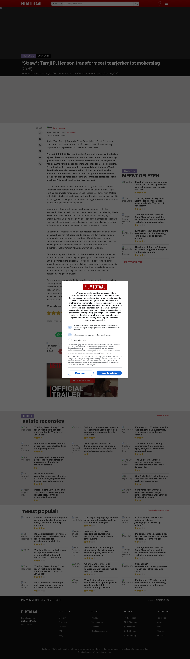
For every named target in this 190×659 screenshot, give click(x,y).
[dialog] (95, 329)
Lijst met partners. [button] (104, 353)
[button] (95, 340)
